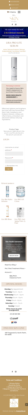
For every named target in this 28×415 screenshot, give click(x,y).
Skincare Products (13, 49)
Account (15, 8)
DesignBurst (20, 411)
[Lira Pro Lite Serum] (14, 81)
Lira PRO (22, 51)
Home (5, 49)
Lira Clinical (15, 51)
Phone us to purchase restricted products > (14, 101)
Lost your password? (12, 172)
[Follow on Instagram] (15, 24)
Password (9, 158)
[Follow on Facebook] (12, 24)
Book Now (15, 5)
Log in (9, 169)
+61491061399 (15, 1)
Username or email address (12, 148)
